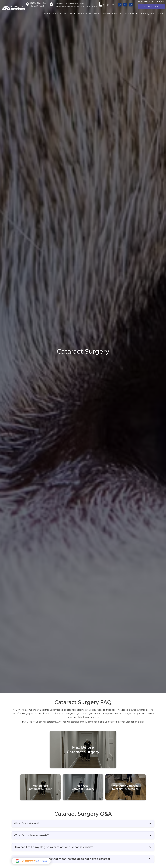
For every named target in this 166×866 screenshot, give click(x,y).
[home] (13, 8)
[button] (57, 13)
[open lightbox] (83, 749)
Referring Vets (147, 13)
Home (46, 13)
